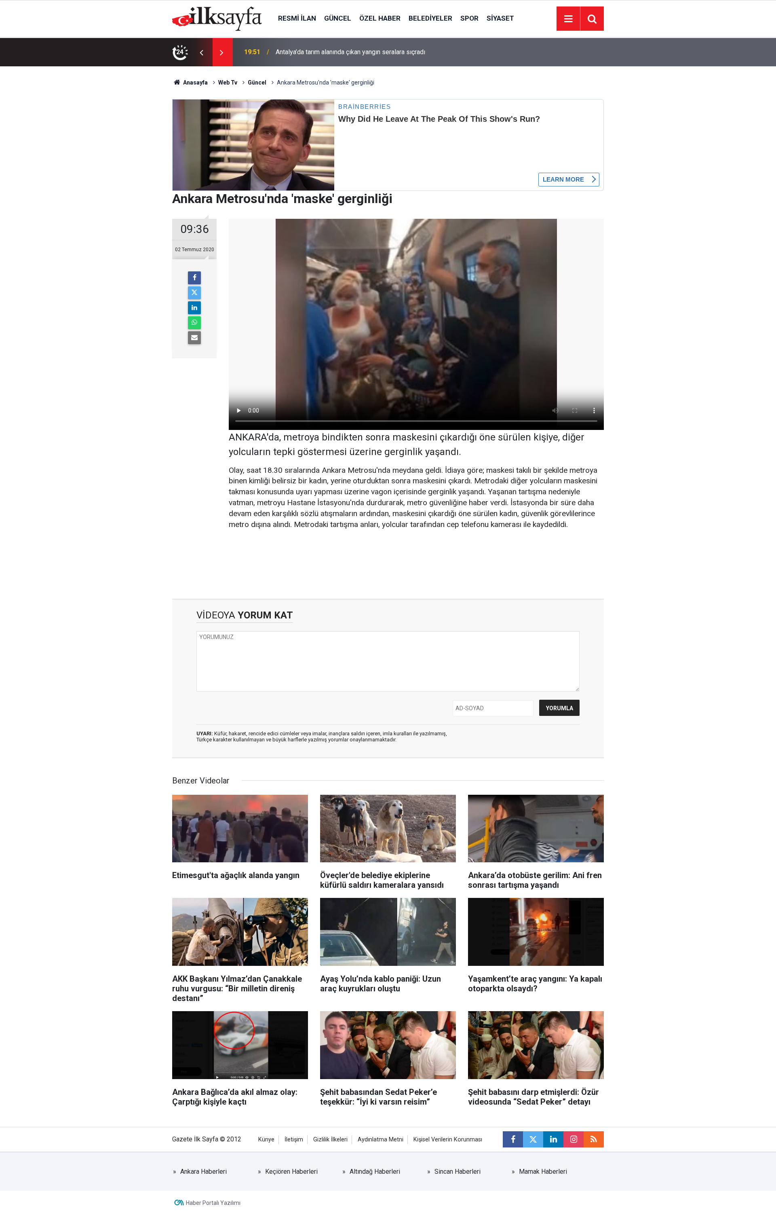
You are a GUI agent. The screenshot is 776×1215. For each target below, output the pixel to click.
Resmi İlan (297, 18)
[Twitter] (194, 292)
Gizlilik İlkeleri (330, 1139)
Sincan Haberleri (457, 1171)
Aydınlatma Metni (380, 1139)
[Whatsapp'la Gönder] (194, 322)
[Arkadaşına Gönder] (194, 337)
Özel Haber (380, 18)
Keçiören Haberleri (291, 1171)
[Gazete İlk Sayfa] (217, 18)
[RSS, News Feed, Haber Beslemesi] (594, 1139)
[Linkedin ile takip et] (553, 1139)
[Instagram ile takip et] (573, 1139)
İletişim (294, 1139)
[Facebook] (194, 277)
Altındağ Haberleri (375, 1171)
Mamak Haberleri (543, 1171)
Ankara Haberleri (203, 1171)
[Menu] (568, 19)
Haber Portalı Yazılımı (213, 1203)
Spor (469, 18)
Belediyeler (430, 18)
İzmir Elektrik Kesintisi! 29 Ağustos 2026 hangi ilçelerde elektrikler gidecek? (384, 52)
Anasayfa (195, 82)
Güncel (337, 18)
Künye (266, 1139)
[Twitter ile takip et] (533, 1139)
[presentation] (201, 52)
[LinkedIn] (194, 307)
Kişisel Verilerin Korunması (447, 1139)
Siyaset (500, 18)
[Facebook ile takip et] (513, 1139)
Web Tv (227, 82)
